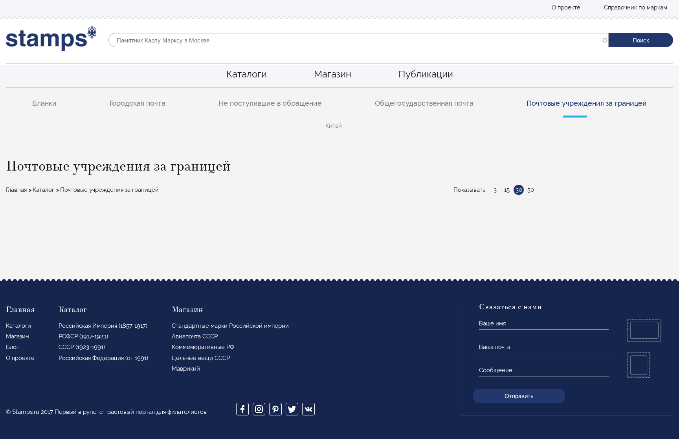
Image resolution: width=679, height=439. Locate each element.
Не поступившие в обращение (270, 103)
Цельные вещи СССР (201, 358)
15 (507, 189)
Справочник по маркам (635, 7)
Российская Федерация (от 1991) (103, 358)
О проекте (566, 7)
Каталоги (246, 74)
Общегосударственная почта (424, 103)
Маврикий (186, 368)
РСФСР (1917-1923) (83, 336)
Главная (16, 189)
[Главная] (51, 40)
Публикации (425, 74)
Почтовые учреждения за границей (587, 103)
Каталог (43, 189)
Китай (333, 125)
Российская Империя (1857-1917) (103, 325)
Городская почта (137, 103)
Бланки (44, 103)
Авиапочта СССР (195, 336)
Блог (12, 347)
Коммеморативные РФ (203, 347)
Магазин (332, 74)
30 (519, 189)
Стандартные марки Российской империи (230, 325)
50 (530, 189)
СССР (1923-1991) (82, 347)
